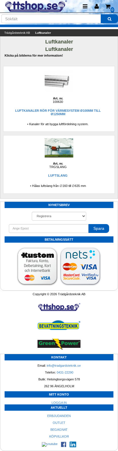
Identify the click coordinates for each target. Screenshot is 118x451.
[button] (96, 6)
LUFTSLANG (58, 175)
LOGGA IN (59, 402)
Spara (98, 228)
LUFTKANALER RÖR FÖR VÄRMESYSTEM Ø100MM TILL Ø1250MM (58, 112)
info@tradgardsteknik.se (64, 365)
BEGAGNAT (59, 429)
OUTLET (59, 422)
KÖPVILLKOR (59, 436)
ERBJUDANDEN (59, 416)
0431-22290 (65, 372)
